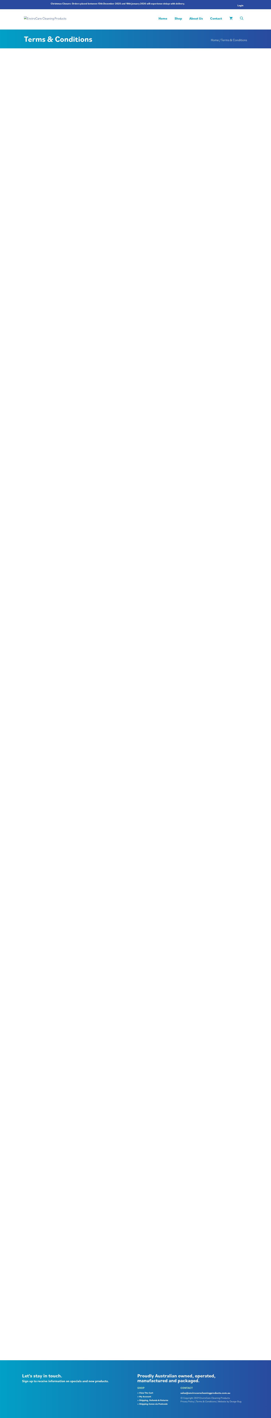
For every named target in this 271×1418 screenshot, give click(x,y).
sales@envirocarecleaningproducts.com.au (205, 1393)
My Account (145, 1396)
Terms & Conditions (206, 1401)
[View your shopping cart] (231, 18)
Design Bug (235, 1401)
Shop (178, 18)
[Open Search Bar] (241, 18)
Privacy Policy (187, 1401)
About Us (196, 18)
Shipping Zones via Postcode (153, 1403)
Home (163, 18)
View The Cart (146, 1392)
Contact (216, 18)
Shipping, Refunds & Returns (153, 1400)
